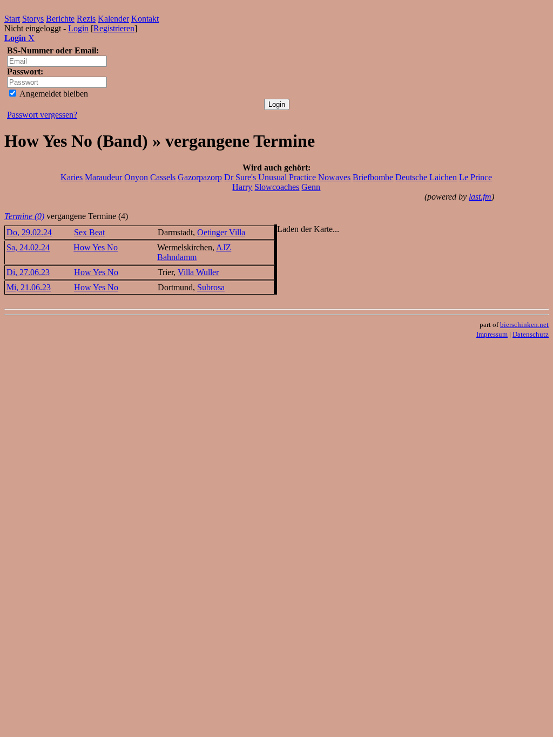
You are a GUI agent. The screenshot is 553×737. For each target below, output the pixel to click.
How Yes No (95, 247)
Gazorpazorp (200, 177)
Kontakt (145, 18)
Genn (310, 187)
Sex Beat (89, 232)
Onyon (136, 177)
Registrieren (113, 28)
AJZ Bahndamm (194, 252)
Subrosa (211, 287)
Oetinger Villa (221, 232)
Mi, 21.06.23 (28, 287)
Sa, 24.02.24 (28, 247)
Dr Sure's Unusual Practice (270, 177)
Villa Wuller (198, 272)
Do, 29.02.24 (29, 232)
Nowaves (334, 177)
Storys (33, 18)
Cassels (163, 177)
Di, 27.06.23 (28, 272)
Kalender (113, 18)
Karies (71, 177)
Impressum (492, 334)
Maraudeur (103, 177)
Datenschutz (530, 334)
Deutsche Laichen (426, 177)
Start (12, 18)
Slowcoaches (276, 187)
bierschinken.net (524, 324)
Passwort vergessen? (42, 114)
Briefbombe (373, 177)
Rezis (86, 18)
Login (78, 28)
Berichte (60, 18)
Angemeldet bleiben (53, 93)
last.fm (480, 196)
